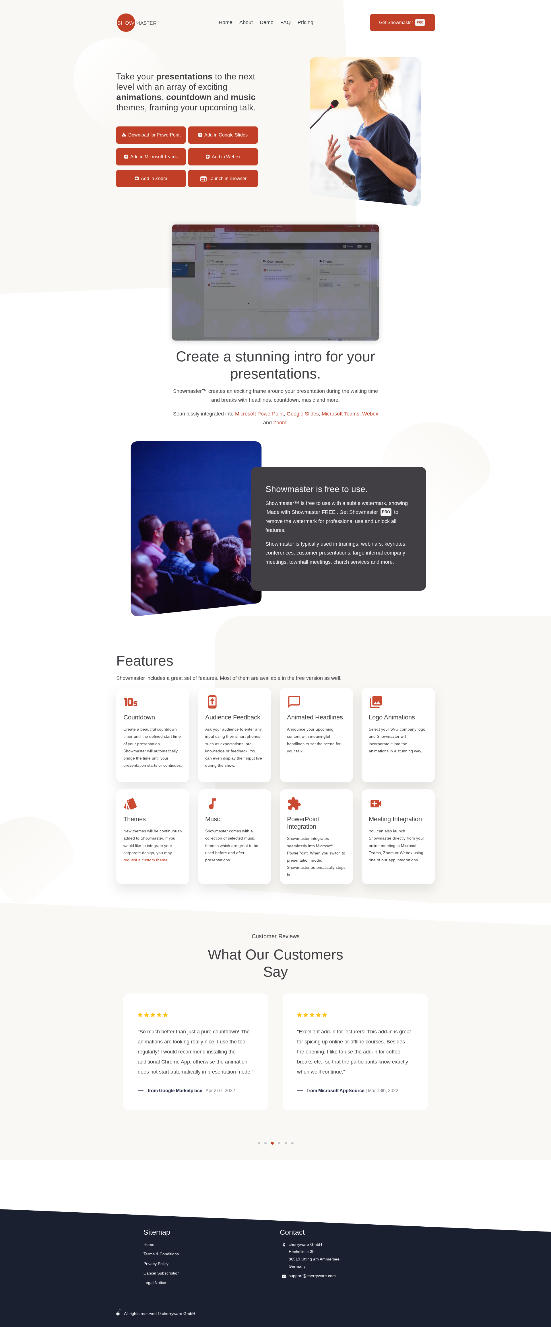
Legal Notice (154, 1282)
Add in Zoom (153, 178)
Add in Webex (225, 156)
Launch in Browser (227, 178)
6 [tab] (292, 1143)
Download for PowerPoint (154, 134)
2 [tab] (265, 1143)
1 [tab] (259, 1143)
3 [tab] (272, 1143)
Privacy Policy (155, 1263)
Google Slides (303, 414)
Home (225, 22)
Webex (370, 414)
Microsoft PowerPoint (259, 414)
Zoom (279, 423)
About (246, 22)
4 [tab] (279, 1143)
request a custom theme (145, 860)
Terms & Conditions (161, 1254)
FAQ (285, 22)
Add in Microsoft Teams (153, 156)
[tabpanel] (195, 1052)
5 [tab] (286, 1143)
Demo (266, 22)
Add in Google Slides (225, 134)
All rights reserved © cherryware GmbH (159, 1313)
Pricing (305, 22)
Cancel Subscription (161, 1273)
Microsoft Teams (340, 414)
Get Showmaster (401, 22)
